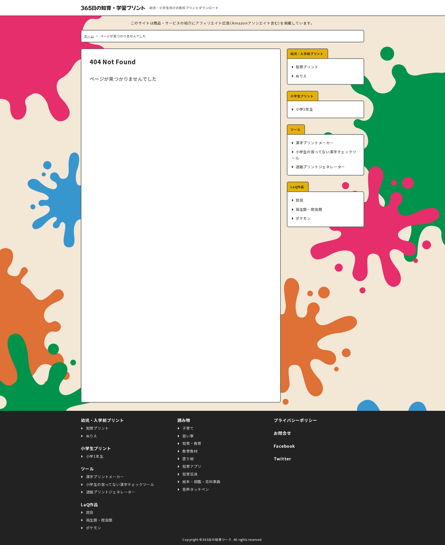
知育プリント (307, 66)
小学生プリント (302, 96)
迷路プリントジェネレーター (320, 166)
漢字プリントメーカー (314, 142)
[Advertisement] (325, 314)
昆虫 (299, 200)
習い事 (187, 435)
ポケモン (303, 218)
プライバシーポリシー (295, 420)
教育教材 (189, 451)
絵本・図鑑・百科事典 (200, 481)
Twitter (282, 458)
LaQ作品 (297, 187)
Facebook (284, 446)
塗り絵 (187, 458)
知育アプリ (191, 466)
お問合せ (282, 433)
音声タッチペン (195, 489)
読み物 (183, 420)
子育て (187, 428)
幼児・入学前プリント (306, 53)
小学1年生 (304, 109)
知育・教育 (191, 443)
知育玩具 (189, 474)
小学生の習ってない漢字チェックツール (324, 154)
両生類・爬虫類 (308, 209)
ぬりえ (301, 75)
